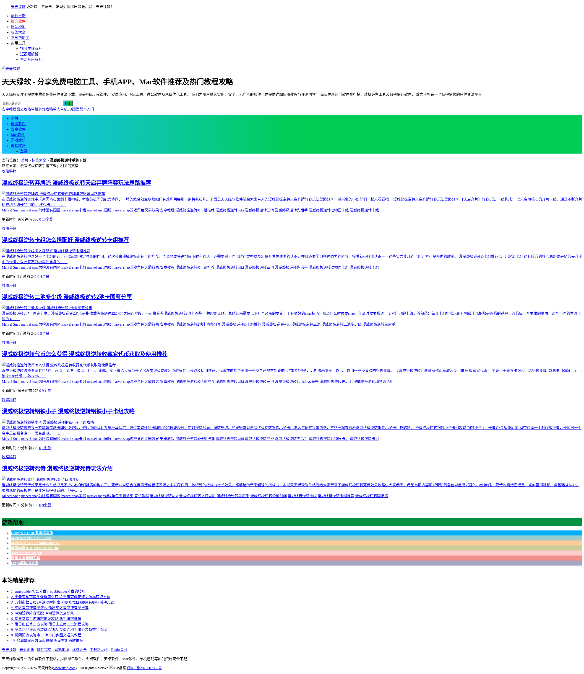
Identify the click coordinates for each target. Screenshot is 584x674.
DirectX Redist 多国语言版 (32, 533)
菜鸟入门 (86, 109)
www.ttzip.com (64, 668)
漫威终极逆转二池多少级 (341, 324)
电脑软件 (18, 124)
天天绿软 (18, 7)
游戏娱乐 (18, 140)
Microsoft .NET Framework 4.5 (35, 543)
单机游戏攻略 (42, 109)
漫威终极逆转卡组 (364, 210)
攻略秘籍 (9, 171)
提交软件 (18, 21)
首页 (14, 118)
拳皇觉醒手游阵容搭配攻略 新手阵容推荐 (46, 619)
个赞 (47, 219)
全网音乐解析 (31, 60)
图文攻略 (23, 109)
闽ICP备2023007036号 (144, 668)
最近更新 (18, 16)
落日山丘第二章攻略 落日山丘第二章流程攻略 (50, 624)
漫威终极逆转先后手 (291, 210)
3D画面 (73, 109)
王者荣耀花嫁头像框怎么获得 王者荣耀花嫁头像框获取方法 (60, 597)
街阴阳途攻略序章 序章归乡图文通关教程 (46, 635)
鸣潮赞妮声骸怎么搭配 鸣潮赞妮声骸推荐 (47, 641)
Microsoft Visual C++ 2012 (31, 538)
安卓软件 (18, 129)
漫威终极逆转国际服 (371, 496)
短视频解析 (29, 54)
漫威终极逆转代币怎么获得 (297, 381)
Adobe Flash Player (26, 553)
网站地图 (18, 27)
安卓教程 (9, 109)
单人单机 (60, 109)
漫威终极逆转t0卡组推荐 (195, 210)
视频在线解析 (31, 49)
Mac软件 (18, 135)
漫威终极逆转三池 (259, 210)
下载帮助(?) (20, 38)
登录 (23, 151)
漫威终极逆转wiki (230, 210)
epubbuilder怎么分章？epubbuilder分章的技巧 (48, 591)
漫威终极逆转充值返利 (197, 496)
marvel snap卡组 (73, 210)
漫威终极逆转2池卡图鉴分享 (198, 324)
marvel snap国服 (99, 210)
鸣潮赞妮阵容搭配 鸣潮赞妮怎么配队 (42, 613)
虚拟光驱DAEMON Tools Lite (35, 548)
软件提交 (44, 650)
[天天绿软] (11, 69)
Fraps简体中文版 (24, 563)
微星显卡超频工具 (25, 558)
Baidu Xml (119, 650)
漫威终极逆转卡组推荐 (336, 496)
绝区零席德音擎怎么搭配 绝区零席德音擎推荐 (50, 608)
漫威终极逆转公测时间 (268, 496)
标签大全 (18, 32)
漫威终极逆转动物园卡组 (329, 210)
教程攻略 (18, 146)
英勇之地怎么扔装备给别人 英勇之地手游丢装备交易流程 (59, 630)
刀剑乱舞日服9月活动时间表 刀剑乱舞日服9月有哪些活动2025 (62, 602)
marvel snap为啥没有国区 (40, 210)
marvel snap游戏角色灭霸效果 (135, 210)
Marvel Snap (11, 210)
